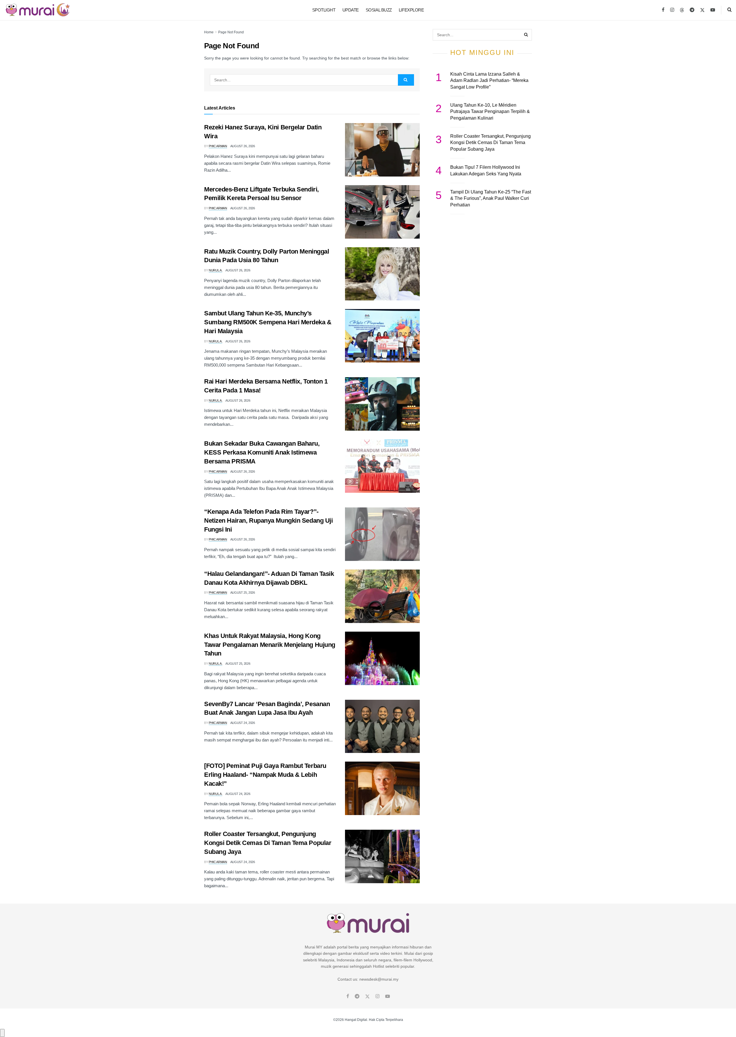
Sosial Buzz (379, 9)
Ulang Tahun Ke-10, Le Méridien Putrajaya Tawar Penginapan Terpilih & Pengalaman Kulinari (490, 111)
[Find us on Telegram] (692, 10)
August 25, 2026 (242, 592)
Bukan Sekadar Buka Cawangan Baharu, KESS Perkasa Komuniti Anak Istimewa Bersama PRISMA (262, 452)
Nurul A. (215, 270)
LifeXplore (411, 9)
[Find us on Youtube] (712, 10)
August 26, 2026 (242, 146)
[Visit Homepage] (37, 10)
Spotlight (324, 9)
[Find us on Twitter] (702, 10)
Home (209, 32)
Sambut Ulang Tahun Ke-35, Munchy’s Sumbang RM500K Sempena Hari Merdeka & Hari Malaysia (267, 322)
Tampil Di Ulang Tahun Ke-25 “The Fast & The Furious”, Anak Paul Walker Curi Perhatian (490, 198)
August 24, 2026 (242, 722)
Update (350, 9)
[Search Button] (729, 10)
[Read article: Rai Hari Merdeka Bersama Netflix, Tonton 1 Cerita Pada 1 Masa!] (382, 404)
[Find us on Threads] (682, 10)
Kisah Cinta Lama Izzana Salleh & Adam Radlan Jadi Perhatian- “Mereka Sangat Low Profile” (489, 80)
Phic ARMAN (218, 146)
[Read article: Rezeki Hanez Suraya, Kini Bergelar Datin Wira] (382, 150)
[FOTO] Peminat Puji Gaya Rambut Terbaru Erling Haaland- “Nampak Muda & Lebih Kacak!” (265, 774)
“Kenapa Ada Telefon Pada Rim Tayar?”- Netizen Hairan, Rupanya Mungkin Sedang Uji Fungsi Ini (268, 520)
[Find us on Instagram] (672, 10)
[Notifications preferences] (2, 1033)
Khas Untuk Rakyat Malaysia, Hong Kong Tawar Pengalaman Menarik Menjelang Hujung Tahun (269, 644)
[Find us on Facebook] (663, 10)
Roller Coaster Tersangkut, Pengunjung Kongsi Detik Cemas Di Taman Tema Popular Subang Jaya (267, 842)
